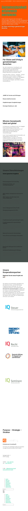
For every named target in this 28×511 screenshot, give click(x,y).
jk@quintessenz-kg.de (11, 468)
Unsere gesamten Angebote (11, 173)
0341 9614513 (8, 463)
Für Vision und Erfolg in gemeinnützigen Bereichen (13, 27)
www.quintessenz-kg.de (8, 469)
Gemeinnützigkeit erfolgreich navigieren (14, 10)
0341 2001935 (10, 462)
